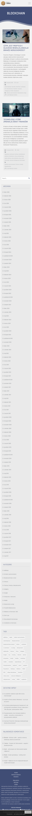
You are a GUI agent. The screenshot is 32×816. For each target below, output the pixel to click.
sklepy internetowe (11, 672)
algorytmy (7, 154)
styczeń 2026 (7, 207)
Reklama (19, 669)
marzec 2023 (7, 323)
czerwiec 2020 (7, 428)
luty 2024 (6, 282)
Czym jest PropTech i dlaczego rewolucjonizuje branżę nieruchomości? (16, 48)
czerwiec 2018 (7, 515)
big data (13, 86)
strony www (6, 676)
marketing (22, 658)
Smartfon (20, 672)
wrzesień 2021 (7, 383)
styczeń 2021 (7, 413)
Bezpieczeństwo (16, 641)
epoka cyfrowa (8, 158)
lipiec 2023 (6, 308)
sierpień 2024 (7, 263)
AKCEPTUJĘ (28, 812)
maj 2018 (6, 518)
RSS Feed (16, 782)
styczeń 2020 (7, 443)
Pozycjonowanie (7, 665)
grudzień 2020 (7, 417)
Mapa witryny (16, 780)
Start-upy (6, 615)
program (25, 665)
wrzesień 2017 (7, 545)
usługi (13, 679)
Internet (19, 655)
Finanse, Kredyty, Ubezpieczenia (12, 585)
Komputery (5, 658)
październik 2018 (8, 500)
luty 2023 (6, 327)
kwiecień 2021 (7, 402)
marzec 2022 (7, 361)
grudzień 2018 (7, 492)
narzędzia (11, 662)
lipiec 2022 (6, 346)
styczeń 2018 (7, 533)
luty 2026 (6, 203)
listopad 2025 (7, 214)
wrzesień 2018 (7, 503)
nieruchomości (9, 88)
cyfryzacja (23, 86)
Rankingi (13, 669)
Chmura (6, 581)
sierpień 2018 (7, 507)
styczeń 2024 (7, 286)
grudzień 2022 (7, 331)
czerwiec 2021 (7, 394)
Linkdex (16, 784)
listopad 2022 (7, 334)
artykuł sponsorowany (19, 637)
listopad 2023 (7, 293)
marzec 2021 (7, 406)
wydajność (23, 679)
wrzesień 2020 (7, 424)
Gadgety (6, 589)
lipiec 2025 (6, 226)
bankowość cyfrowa (14, 154)
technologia (22, 160)
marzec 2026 (7, 199)
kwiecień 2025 (7, 237)
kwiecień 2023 (7, 319)
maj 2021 (6, 398)
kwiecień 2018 (7, 522)
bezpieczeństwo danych (9, 644)
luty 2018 (6, 530)
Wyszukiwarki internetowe (11, 619)
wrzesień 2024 (8, 259)
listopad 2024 (7, 252)
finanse (12, 651)
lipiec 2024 (7, 267)
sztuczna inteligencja (14, 160)
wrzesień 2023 (7, 301)
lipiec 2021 (6, 391)
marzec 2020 (7, 436)
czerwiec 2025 (7, 229)
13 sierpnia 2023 (10, 150)
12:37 (17, 82)
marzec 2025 (7, 241)
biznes (18, 644)
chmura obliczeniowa (19, 156)
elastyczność (20, 648)
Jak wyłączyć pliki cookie (19, 814)
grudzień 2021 (7, 372)
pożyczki (15, 665)
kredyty (16, 658)
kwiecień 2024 (7, 274)
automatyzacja (8, 86)
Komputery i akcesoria (10, 596)
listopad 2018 (7, 496)
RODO (23, 669)
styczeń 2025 (7, 248)
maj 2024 (6, 271)
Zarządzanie (16, 90)
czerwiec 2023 (7, 312)
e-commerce (6, 648)
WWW (18, 679)
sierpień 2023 (7, 304)
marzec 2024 (7, 278)
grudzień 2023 (7, 289)
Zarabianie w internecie (10, 623)
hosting (14, 655)
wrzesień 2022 (7, 342)
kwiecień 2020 (7, 432)
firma (17, 651)
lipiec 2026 (6, 192)
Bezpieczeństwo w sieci (10, 578)
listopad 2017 (7, 541)
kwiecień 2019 (7, 477)
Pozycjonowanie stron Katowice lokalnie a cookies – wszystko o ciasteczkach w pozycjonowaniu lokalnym (15, 715)
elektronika (5, 651)
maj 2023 (6, 316)
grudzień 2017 (7, 537)
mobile (5, 662)
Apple (11, 637)
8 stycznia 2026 (9, 82)
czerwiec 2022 (7, 349)
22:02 (18, 150)
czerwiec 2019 (7, 470)
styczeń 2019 (7, 488)
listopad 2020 (7, 421)
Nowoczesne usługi (22, 93)
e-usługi (13, 648)
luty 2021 (6, 409)
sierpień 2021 (7, 387)
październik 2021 (8, 379)
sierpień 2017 (7, 548)
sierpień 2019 (7, 462)
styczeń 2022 (7, 368)
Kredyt (11, 658)
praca (20, 665)
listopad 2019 (7, 451)
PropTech (15, 88)
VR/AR (11, 90)
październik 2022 (8, 338)
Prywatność (6, 669)
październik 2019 (8, 454)
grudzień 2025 (7, 211)
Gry (9, 655)
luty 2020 (6, 439)
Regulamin (16, 776)
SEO (4, 672)
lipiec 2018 (6, 511)
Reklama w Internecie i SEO (11, 611)
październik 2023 (8, 297)
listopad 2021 (7, 376)
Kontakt (16, 772)
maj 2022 (6, 353)
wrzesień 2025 (7, 218)
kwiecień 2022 (7, 357)
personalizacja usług (16, 158)
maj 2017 (6, 556)
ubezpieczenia (6, 679)
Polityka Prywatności (16, 774)
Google (6, 593)
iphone (24, 655)
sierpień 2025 (7, 222)
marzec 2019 (7, 481)
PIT (24, 662)
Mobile (5, 600)
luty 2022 (6, 364)
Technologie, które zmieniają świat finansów (15, 120)
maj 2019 (6, 473)
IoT (5, 88)
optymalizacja (18, 662)
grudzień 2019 (7, 447)
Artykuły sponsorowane (12, 93)
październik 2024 (8, 256)
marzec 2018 (7, 526)
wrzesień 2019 (7, 458)
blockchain (18, 86)
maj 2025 (6, 233)
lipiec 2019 (6, 466)
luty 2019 (6, 485)
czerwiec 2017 (7, 552)
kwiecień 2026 (7, 196)
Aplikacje (6, 570)
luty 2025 (6, 244)
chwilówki (23, 644)
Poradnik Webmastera (10, 608)
